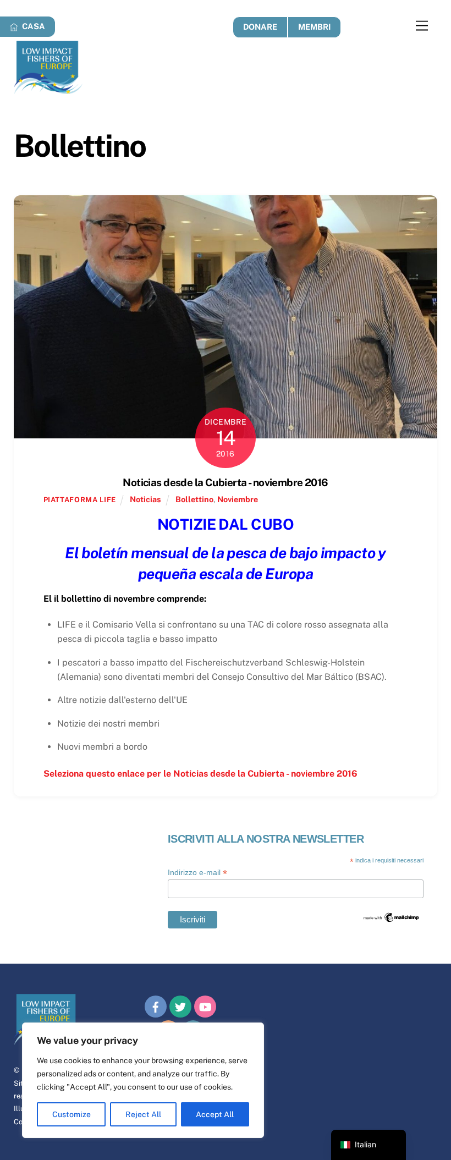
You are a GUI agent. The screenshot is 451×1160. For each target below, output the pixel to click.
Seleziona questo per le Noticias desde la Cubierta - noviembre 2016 (200, 773)
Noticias (145, 499)
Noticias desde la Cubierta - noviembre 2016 (225, 482)
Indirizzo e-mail (197, 872)
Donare (260, 26)
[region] (143, 1080)
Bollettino (194, 499)
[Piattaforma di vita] (48, 89)
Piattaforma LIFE (79, 500)
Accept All (215, 1114)
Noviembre (237, 499)
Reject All (143, 1114)
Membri (314, 26)
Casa (32, 26)
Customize (71, 1114)
